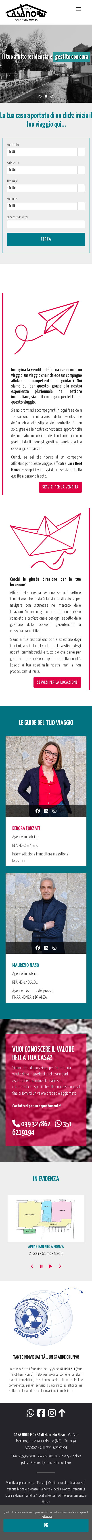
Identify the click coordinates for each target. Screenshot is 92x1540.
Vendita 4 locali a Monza (40, 1495)
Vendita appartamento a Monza (25, 1483)
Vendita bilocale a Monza (22, 1489)
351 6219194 (56, 1448)
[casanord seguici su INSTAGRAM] (52, 1415)
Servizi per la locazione (57, 682)
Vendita (78, 1489)
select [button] (81, 152)
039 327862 (35, 1124)
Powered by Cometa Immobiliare (51, 1463)
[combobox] (42, 152)
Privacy (65, 1456)
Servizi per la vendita (60, 487)
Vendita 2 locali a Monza (55, 1489)
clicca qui (47, 1516)
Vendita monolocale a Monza (66, 1483)
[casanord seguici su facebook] (41, 1415)
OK (46, 1525)
